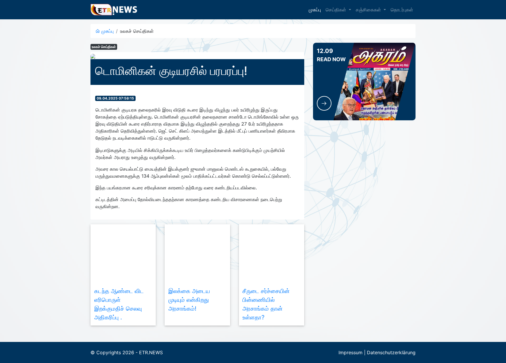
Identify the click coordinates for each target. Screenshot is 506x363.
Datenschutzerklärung (391, 352)
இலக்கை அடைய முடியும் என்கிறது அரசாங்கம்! (189, 299)
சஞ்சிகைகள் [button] (369, 10)
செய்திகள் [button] (337, 10)
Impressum (351, 352)
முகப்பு (315, 10)
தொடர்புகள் (402, 10)
